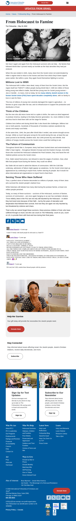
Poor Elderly (26, 436)
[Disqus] (38, 249)
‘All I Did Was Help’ (27, 485)
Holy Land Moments (62, 428)
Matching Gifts (27, 467)
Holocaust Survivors (29, 428)
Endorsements (10, 436)
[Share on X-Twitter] (13, 221)
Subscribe (15, 356)
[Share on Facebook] (8, 221)
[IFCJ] (15, 3)
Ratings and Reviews (13, 439)
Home (8, 14)
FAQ (7, 449)
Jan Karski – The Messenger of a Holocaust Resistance (39, 483)
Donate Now (44, 2)
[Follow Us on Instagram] (58, 497)
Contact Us (9, 451)
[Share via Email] (22, 221)
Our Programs (10, 433)
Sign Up (18, 415)
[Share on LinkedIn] (17, 221)
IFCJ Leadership (11, 431)
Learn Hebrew (60, 431)
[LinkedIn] (68, 497)
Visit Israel (9, 465)
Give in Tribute (27, 472)
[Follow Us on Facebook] (49, 497)
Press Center (43, 443)
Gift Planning (26, 470)
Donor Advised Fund (29, 475)
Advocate (9, 462)
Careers (8, 446)
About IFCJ (9, 428)
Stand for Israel (44, 436)
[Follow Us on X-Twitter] (53, 497)
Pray (7, 460)
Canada (20, 510)
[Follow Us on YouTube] (63, 497)
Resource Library (61, 433)
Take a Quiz (60, 436)
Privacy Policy (11, 510)
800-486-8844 (10, 498)
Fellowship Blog (24, 14)
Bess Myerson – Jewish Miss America (33, 481)
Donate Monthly (27, 464)
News (14, 14)
